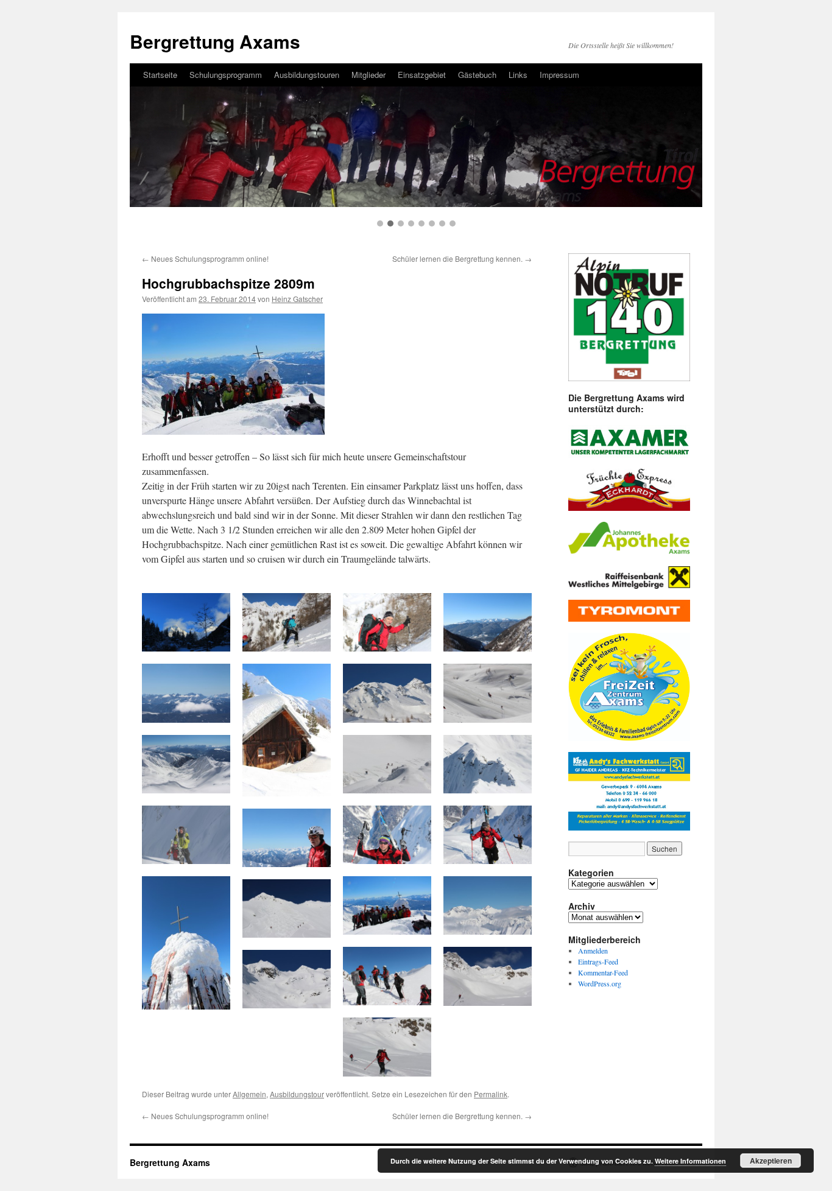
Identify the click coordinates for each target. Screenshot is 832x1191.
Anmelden (593, 950)
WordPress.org (599, 983)
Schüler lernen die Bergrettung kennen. (462, 258)
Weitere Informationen (690, 1160)
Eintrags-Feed (598, 961)
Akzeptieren (771, 1160)
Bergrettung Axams (170, 1162)
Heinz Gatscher (297, 298)
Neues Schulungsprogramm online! (205, 258)
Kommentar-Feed (603, 972)
